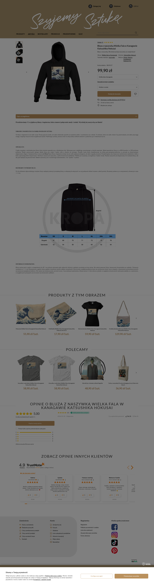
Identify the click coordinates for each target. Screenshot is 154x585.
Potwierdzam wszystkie (131, 576)
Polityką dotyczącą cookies (53, 576)
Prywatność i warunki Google (42, 579)
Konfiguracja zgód (96, 576)
